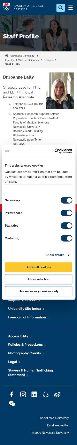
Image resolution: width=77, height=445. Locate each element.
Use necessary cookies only (39, 291)
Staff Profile (12, 64)
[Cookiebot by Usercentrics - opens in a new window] (54, 151)
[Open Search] (60, 8)
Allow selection (38, 279)
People (49, 60)
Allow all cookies (38, 267)
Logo (6, 7)
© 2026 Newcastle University (50, 433)
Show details (55, 255)
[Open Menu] (70, 8)
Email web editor (58, 425)
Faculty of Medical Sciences (22, 60)
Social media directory (54, 418)
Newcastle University (21, 56)
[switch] (66, 213)
